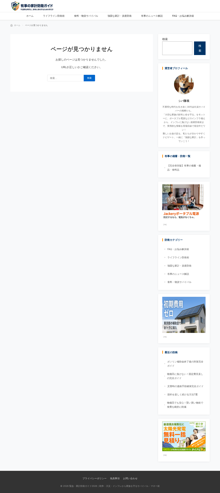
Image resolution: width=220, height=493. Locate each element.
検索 (165, 39)
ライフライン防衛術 (178, 257)
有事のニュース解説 (178, 273)
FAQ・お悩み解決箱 (178, 249)
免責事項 (115, 478)
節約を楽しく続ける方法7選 (182, 394)
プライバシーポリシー (94, 478)
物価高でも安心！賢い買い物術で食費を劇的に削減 (185, 404)
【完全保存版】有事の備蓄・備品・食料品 (184, 167)
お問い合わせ (130, 478)
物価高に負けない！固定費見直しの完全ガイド (185, 376)
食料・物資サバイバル (179, 281)
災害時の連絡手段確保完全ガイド (185, 386)
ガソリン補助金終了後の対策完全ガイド (185, 363)
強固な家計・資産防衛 (179, 265)
